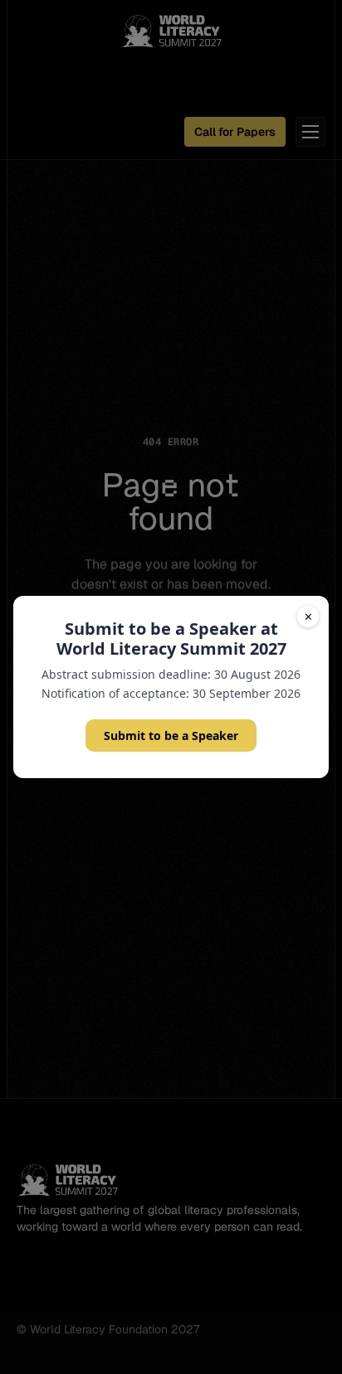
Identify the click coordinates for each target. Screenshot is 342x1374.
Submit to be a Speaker (171, 735)
